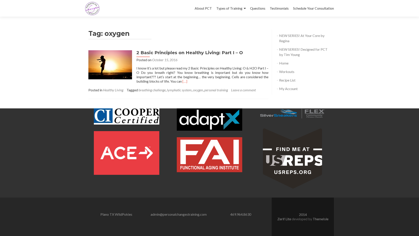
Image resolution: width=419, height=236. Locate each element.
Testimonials (279, 8)
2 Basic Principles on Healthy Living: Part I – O (189, 52)
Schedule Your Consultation (313, 8)
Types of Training (229, 8)
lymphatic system (179, 90)
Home (283, 63)
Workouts (286, 71)
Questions (257, 8)
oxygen (198, 90)
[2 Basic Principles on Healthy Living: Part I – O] (110, 64)
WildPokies (123, 214)
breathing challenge (152, 90)
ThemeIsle (320, 219)
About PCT (203, 8)
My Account (288, 89)
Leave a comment (243, 90)
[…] (184, 81)
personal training (216, 90)
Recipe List (287, 80)
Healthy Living (113, 90)
